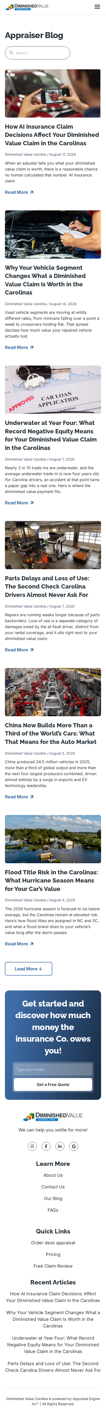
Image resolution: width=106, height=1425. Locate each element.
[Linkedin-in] (59, 1146)
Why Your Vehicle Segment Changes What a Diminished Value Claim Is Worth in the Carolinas (53, 1319)
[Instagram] (32, 1146)
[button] (97, 7)
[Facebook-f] (46, 1146)
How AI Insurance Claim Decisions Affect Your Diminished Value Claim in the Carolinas (52, 135)
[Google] (73, 1146)
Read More (17, 192)
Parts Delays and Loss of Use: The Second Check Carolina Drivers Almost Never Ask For (47, 586)
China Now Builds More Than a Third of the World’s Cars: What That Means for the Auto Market (51, 733)
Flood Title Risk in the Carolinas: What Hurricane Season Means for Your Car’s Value (51, 880)
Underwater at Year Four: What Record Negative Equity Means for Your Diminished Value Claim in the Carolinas (53, 1344)
